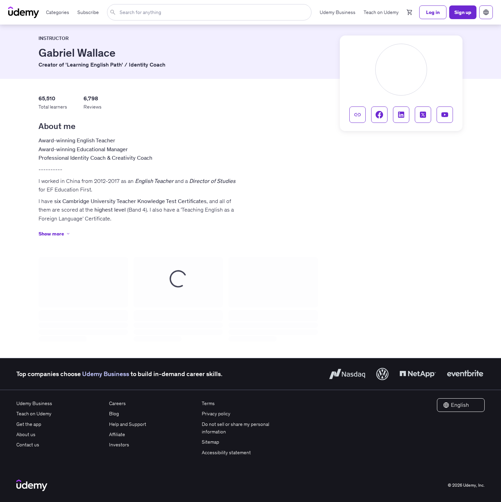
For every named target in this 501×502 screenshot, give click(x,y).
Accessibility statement (226, 452)
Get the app (28, 424)
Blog (114, 414)
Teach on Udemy (33, 414)
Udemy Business (105, 374)
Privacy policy (216, 414)
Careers (117, 403)
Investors (119, 445)
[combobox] (210, 12)
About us (25, 434)
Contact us (27, 445)
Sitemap (210, 442)
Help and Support (127, 424)
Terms (208, 403)
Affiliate (117, 434)
